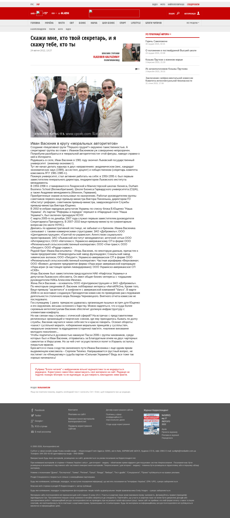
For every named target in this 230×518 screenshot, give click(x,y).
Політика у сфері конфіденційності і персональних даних (115, 417)
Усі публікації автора (157, 34)
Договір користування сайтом (119, 410)
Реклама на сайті (77, 414)
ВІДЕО (155, 4)
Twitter (38, 415)
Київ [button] (33, 13)
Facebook (40, 410)
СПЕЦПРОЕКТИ (193, 4)
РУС (32, 4)
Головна (35, 22)
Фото (60, 29)
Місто (61, 22)
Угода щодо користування (118, 424)
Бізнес (82, 22)
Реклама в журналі (170, 435)
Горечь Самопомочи (156, 41)
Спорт (123, 22)
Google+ (39, 421)
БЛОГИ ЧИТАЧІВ (154, 22)
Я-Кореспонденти (38, 29)
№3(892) (166, 415)
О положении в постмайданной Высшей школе (171, 50)
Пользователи (44, 387)
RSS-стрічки (41, 426)
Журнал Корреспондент (156, 410)
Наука (94, 22)
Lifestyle (136, 22)
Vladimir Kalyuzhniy (106, 57)
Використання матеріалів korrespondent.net (81, 420)
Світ (72, 22)
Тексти (52, 29)
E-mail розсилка (43, 432)
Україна (49, 22)
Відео (68, 29)
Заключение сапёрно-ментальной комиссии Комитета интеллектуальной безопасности (169, 79)
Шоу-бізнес (108, 22)
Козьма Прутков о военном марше (164, 59)
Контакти (73, 410)
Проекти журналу (170, 432)
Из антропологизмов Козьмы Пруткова (166, 68)
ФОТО (162, 4)
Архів (164, 429)
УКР (38, 4)
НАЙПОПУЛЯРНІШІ (176, 4)
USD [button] (53, 13)
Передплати (167, 438)
